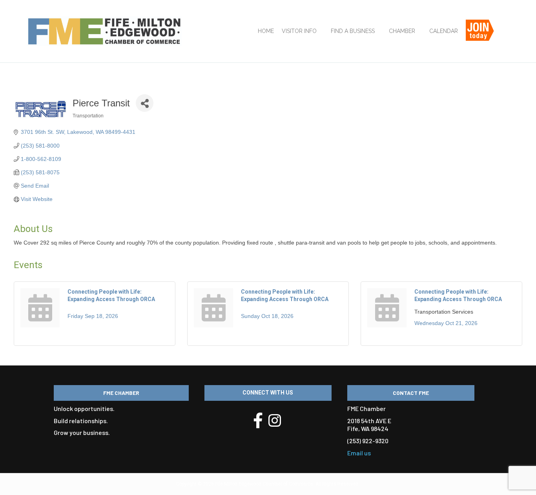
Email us (359, 453)
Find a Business (353, 31)
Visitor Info (299, 31)
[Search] (504, 34)
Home (266, 31)
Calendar (443, 31)
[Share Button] (144, 103)
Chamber (402, 31)
